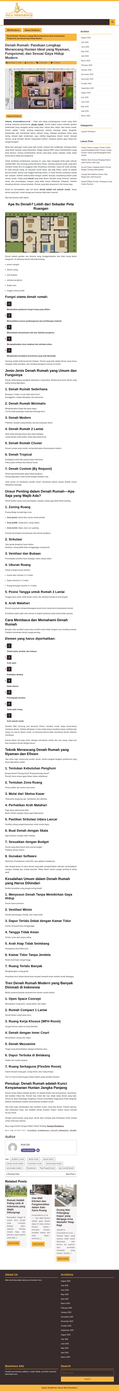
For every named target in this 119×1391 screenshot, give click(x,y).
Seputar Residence (32, 30)
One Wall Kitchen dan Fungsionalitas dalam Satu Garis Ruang (40, 1204)
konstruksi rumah (34, 1163)
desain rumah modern (15, 1163)
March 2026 (85, 61)
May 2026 (85, 51)
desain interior (48, 1159)
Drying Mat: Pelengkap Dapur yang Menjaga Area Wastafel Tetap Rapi (65, 1217)
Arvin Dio (29, 63)
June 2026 (85, 47)
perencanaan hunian (53, 1163)
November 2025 (87, 79)
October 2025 (86, 83)
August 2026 (86, 38)
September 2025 (87, 88)
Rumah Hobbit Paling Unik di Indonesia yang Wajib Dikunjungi (16, 1206)
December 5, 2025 (15, 63)
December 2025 (87, 74)
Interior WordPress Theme (52, 1388)
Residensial (30, 1168)
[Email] (38, 1150)
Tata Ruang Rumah (47, 1168)
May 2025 (85, 107)
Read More (14, 1244)
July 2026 (84, 42)
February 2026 (86, 65)
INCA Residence (13, 30)
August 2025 (86, 93)
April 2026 (85, 56)
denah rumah (37, 124)
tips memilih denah (66, 1168)
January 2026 (86, 70)
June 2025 (85, 102)
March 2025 (85, 116)
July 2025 (84, 97)
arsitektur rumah (18, 1159)
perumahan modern (14, 1168)
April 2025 (85, 111)
